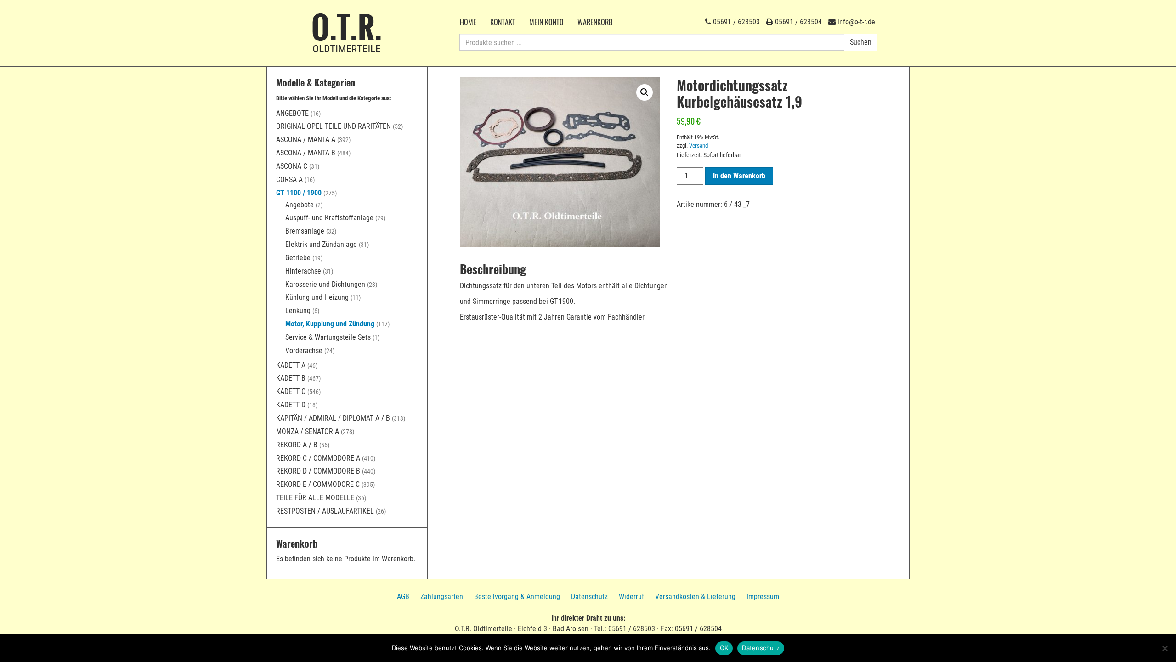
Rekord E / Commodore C (318, 484)
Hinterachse (303, 271)
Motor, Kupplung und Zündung (329, 324)
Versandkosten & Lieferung (695, 596)
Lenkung (298, 310)
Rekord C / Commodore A (318, 458)
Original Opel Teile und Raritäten (333, 126)
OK (724, 647)
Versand (698, 145)
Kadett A (290, 365)
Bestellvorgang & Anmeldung (517, 596)
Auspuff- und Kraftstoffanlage (329, 217)
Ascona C (291, 166)
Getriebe (298, 257)
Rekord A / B (296, 444)
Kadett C (290, 391)
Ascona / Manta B (305, 152)
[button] (644, 92)
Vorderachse (303, 350)
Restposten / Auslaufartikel (325, 511)
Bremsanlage (304, 231)
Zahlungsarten (441, 596)
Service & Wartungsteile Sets (328, 337)
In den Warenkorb (739, 175)
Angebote (292, 113)
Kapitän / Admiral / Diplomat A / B (333, 418)
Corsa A (289, 179)
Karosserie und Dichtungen (325, 284)
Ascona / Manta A (305, 139)
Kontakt (502, 22)
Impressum (762, 596)
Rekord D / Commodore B (318, 471)
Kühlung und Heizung (317, 297)
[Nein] (1164, 648)
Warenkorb (594, 22)
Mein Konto (546, 22)
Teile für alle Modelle (315, 497)
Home (468, 22)
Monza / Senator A (307, 431)
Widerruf (631, 596)
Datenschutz (589, 596)
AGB (403, 596)
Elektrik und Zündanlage (321, 244)
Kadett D (290, 404)
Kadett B (290, 378)
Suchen (860, 42)
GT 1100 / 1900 (299, 192)
